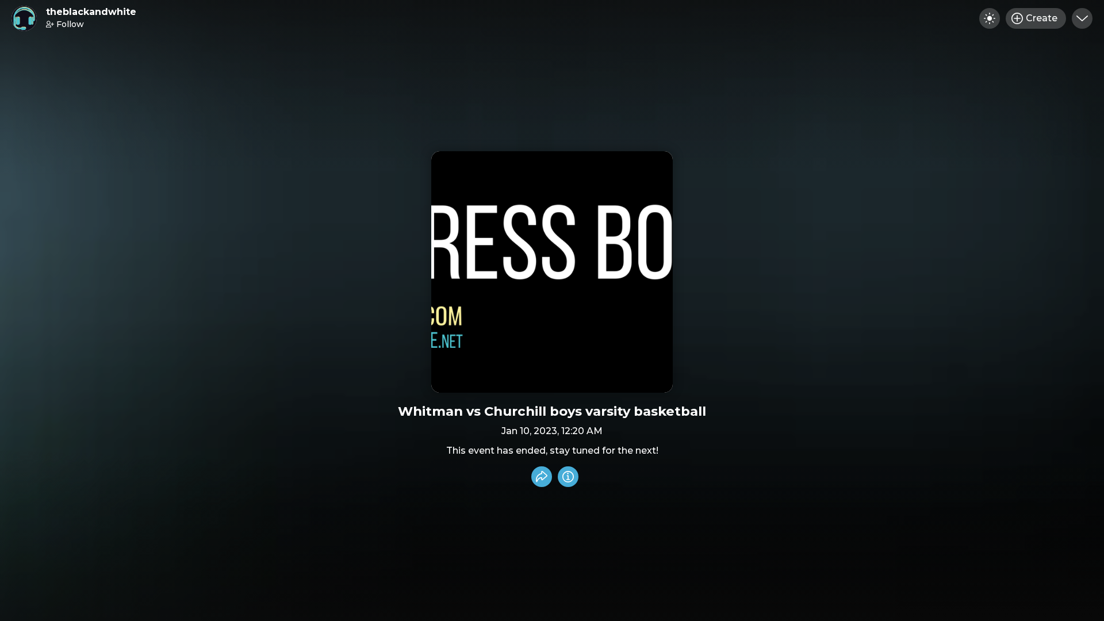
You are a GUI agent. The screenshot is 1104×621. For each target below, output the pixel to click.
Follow (70, 24)
